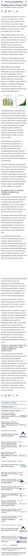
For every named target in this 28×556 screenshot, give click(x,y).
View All (15, 406)
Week (18, 541)
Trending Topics (7, 406)
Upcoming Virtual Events (10, 410)
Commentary (13, 545)
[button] (2, 11)
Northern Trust (16, 7)
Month (21, 541)
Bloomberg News (11, 550)
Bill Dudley (4, 550)
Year (25, 541)
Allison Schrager (5, 554)
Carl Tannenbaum (7, 7)
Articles (4, 545)
